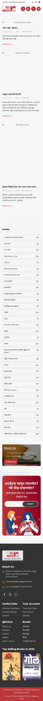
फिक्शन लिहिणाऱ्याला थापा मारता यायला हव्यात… (19, 187)
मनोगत (17, 32)
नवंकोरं (6, 312)
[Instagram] (36, 2)
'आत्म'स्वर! (7, 244)
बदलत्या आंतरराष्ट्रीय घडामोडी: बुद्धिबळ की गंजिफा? (17, 351)
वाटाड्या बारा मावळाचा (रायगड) (13, 237)
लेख (5, 409)
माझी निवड (7, 377)
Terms (14, 696)
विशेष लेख (7, 427)
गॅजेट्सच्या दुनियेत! (9, 300)
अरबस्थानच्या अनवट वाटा (12, 275)
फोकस (17, 191)
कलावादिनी (7, 287)
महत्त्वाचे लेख (25, 98)
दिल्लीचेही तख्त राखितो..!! (11, 306)
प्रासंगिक (7, 337)
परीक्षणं (17, 98)
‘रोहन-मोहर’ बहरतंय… (10, 28)
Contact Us (11, 462)
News (6, 262)
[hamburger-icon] (39, 9)
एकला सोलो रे (8, 281)
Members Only (11, 256)
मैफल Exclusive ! (10, 390)
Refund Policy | (25, 696)
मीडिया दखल (8, 384)
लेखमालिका (7, 415)
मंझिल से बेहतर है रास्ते (11, 359)
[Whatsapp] (39, 2)
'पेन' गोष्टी (7, 250)
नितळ (6, 319)
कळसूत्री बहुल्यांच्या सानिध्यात (13, 294)
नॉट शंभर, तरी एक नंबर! (11, 325)
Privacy (8, 696)
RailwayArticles (11, 269)
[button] (4, 666)
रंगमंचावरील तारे (9, 396)
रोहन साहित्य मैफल (27, 32)
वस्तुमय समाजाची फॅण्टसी (11, 94)
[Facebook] (33, 2)
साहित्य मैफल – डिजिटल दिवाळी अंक (15, 434)
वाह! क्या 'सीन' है (9, 421)
